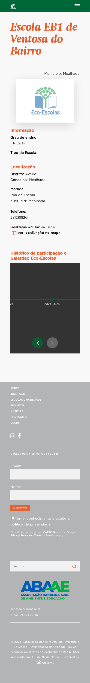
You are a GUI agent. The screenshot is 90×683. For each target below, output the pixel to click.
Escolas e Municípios (25, 400)
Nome (15, 487)
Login (14, 423)
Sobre (14, 388)
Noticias (16, 411)
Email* (15, 466)
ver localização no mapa (39, 233)
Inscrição (17, 394)
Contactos (18, 417)
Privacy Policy (19, 535)
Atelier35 (48, 663)
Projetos (17, 405)
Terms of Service (45, 535)
